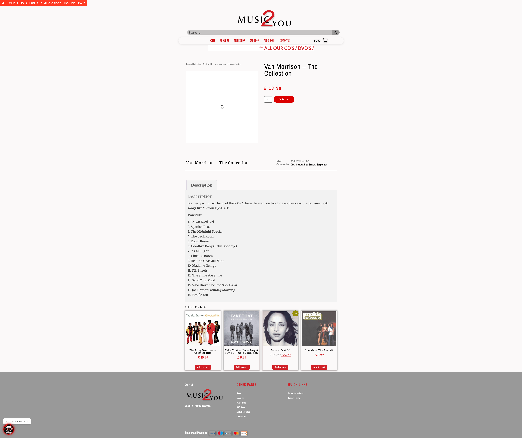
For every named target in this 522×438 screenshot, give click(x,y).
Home (188, 64)
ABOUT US (224, 41)
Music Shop (239, 41)
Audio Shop (269, 41)
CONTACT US (285, 41)
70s (292, 164)
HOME (212, 41)
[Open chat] (8, 429)
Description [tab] (201, 185)
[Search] (336, 32)
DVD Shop (254, 41)
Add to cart (284, 99)
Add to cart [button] (203, 367)
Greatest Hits (208, 64)
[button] (43, 3)
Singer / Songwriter (318, 164)
